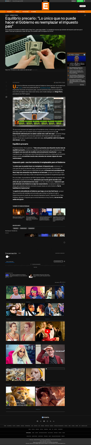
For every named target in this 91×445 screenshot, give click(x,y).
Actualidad (33, 11)
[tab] (9, 261)
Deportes (35, 425)
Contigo (36, 432)
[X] (40, 421)
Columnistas (9, 425)
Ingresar (74, 1)
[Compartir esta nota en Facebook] (6, 82)
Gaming (77, 425)
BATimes (55, 429)
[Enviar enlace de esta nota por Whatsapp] (6, 90)
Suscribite (80, 0)
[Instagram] (47, 421)
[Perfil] (45, 417)
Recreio (60, 432)
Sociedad (22, 425)
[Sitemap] (53, 421)
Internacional (25, 11)
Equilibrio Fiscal (23, 228)
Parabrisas (46, 429)
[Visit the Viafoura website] (62, 282)
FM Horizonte (60, 429)
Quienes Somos (34, 436)
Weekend (37, 429)
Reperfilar (47, 425)
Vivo (79, 425)
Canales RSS (29, 436)
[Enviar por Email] (6, 93)
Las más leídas (73, 55)
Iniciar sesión (57, 253)
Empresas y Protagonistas (59, 425)
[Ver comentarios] (85, 15)
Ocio (39, 425)
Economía (9, 11)
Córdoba (42, 425)
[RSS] (50, 421)
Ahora (5, 425)
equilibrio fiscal (45, 87)
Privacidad (46, 436)
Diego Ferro (16, 228)
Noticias (66, 425)
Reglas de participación (56, 436)
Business (51, 425)
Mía (52, 429)
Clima (32, 425)
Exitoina (73, 425)
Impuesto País (31, 228)
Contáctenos (40, 436)
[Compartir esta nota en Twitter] (6, 86)
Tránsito (63, 436)
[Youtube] (44, 421)
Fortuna (41, 429)
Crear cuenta (62, 253)
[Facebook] (37, 421)
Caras (69, 425)
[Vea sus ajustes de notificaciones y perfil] (85, 1)
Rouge (50, 429)
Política (17, 11)
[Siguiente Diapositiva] (64, 242)
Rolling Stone (50, 432)
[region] (35, 267)
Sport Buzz (56, 432)
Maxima (63, 432)
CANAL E (7, 15)
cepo (20, 87)
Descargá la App (81, 11)
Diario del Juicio (84, 425)
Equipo (50, 436)
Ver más (82, 84)
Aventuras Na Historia (43, 432)
